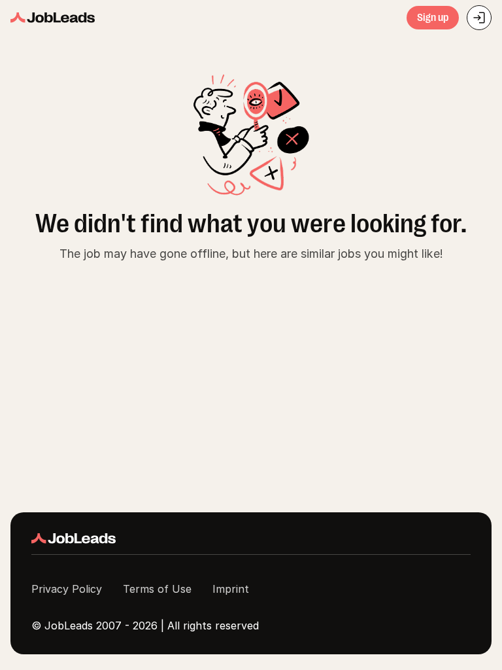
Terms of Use (157, 588)
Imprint (230, 588)
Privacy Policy (66, 588)
